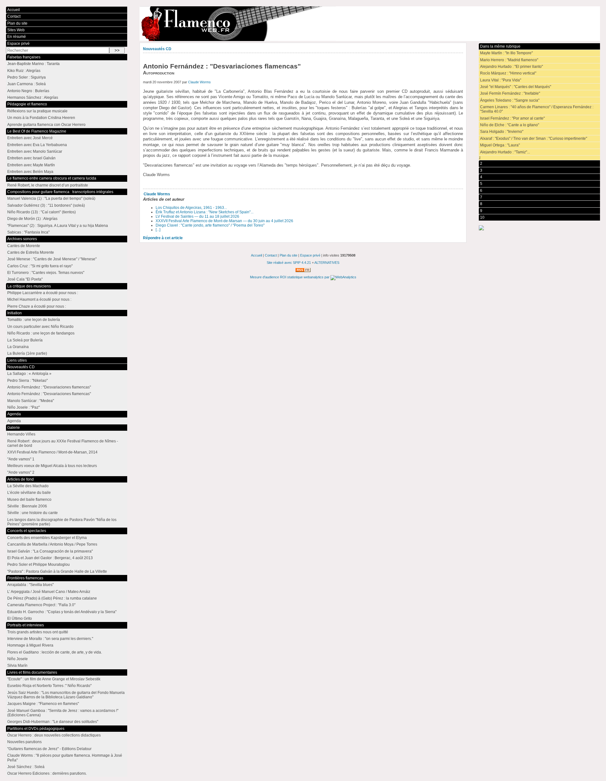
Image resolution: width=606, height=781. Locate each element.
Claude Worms (199, 82)
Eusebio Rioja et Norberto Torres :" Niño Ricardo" (49, 685)
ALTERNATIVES (326, 262)
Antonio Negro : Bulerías (28, 91)
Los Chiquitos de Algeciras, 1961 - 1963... (191, 207)
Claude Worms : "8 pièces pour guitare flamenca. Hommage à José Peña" (64, 757)
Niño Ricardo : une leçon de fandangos (40, 333)
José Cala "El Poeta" (25, 279)
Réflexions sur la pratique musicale (37, 111)
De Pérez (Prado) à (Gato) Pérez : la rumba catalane (52, 598)
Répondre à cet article (163, 238)
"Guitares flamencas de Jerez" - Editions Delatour (49, 749)
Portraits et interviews (25, 625)
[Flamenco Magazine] (370, 23)
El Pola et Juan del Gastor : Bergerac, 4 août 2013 (50, 558)
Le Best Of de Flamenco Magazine (36, 131)
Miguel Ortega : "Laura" (500, 145)
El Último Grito (19, 618)
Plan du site (17, 23)
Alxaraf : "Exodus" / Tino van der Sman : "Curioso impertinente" (533, 138)
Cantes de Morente (23, 246)
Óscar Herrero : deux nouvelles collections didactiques (54, 735)
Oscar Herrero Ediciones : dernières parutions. (47, 773)
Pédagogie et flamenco (27, 104)
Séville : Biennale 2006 (27, 506)
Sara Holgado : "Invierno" (501, 131)
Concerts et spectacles (26, 531)
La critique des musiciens (29, 286)
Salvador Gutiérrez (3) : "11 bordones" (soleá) (46, 205)
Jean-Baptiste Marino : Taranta (33, 64)
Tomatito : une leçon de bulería (33, 319)
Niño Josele (17, 659)
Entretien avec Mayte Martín (31, 165)
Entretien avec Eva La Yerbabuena (37, 145)
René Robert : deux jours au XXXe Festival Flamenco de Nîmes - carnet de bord (62, 443)
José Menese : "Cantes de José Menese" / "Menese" (52, 259)
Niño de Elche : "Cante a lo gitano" (509, 125)
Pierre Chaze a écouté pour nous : (36, 306)
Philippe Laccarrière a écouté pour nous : (42, 293)
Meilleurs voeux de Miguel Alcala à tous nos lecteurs (52, 466)
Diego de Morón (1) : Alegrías (32, 218)
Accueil (13, 10)
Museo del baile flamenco (29, 499)
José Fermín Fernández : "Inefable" (510, 93)
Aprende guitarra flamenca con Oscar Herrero (46, 124)
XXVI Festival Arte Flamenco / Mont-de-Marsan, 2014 (52, 452)
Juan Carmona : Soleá (26, 84)
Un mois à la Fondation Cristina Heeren (41, 117)
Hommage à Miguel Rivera (30, 645)
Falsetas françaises (23, 57)
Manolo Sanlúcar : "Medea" (30, 401)
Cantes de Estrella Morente (30, 252)
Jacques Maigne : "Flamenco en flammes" (43, 703)
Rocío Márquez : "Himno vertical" (508, 73)
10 (482, 217)
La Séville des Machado (28, 486)
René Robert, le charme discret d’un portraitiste (47, 185)
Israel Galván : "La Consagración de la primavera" (50, 551)
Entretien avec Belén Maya (30, 171)
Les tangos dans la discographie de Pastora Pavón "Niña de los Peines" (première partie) (61, 522)
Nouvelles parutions (24, 742)
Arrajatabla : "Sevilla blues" (30, 585)
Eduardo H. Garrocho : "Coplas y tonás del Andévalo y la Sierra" (61, 612)
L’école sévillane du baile (29, 492)
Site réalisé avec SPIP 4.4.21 (289, 262)
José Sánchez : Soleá (26, 767)
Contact (14, 16)
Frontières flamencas (25, 578)
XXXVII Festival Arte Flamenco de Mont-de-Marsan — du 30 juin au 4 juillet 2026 (224, 221)
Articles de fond (20, 479)
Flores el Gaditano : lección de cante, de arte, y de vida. (54, 652)
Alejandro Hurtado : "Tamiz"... (505, 152)
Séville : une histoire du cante (32, 513)
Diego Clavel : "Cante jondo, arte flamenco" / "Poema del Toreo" (210, 225)
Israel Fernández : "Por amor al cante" (512, 118)
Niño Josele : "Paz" (23, 407)
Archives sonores (22, 239)
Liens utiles (17, 360)
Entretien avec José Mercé (30, 138)
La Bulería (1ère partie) (27, 353)
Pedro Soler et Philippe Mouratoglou (38, 564)
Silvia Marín (17, 665)
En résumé (16, 36)
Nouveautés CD (157, 49)
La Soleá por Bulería (25, 340)
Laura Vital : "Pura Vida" (500, 80)
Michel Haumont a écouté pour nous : (39, 299)
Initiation (14, 313)
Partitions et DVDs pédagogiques (35, 728)
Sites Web (16, 30)
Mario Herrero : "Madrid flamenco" (509, 60)
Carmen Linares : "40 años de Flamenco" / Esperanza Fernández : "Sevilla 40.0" (536, 109)
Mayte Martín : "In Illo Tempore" (506, 53)
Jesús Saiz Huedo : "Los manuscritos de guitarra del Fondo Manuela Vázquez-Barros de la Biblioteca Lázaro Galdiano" (66, 694)
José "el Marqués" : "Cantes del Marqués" (515, 87)
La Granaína (18, 347)
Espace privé (18, 43)
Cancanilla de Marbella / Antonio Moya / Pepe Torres (52, 544)
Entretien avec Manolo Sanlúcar (34, 151)
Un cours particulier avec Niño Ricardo (40, 326)
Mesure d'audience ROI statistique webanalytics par (290, 277)
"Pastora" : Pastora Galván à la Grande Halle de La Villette (57, 571)
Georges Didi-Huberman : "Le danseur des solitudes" (52, 721)
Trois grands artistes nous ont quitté (37, 632)
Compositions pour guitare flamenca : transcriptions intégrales (60, 192)
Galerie (13, 427)
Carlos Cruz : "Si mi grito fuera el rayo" (40, 266)
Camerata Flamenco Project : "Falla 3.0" (41, 605)
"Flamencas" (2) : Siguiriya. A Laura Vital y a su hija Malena (57, 225)
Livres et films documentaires (32, 672)
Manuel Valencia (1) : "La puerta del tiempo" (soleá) (51, 198)
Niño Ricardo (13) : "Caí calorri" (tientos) (41, 212)
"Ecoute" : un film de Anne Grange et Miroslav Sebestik (53, 679)
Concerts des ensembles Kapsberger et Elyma (47, 537)
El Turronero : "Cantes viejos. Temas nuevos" (45, 272)
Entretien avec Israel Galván (31, 158)
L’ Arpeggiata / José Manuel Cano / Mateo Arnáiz (48, 591)
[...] (158, 230)
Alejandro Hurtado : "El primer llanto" (511, 66)
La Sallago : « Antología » (29, 373)
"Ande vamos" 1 (20, 459)
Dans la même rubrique (500, 46)
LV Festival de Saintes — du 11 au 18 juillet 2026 (197, 216)
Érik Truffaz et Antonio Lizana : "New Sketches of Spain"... (204, 212)
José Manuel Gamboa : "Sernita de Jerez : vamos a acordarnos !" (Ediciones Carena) (62, 712)
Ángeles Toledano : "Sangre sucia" (509, 100)
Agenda (14, 414)
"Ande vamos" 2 (20, 472)
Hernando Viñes (21, 434)
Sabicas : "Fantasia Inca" (28, 232)
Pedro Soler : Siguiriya (26, 77)
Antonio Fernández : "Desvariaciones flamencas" (49, 387)
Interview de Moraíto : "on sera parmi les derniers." (50, 638)
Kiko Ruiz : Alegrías (23, 70)
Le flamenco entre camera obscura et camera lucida (51, 178)
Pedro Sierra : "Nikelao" (27, 380)
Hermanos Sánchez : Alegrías (32, 97)
